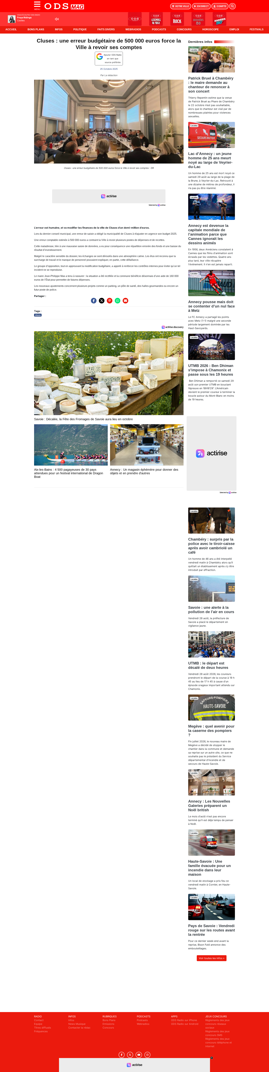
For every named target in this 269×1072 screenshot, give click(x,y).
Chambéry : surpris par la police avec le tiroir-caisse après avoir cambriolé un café (211, 545)
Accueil (11, 29)
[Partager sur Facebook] (93, 302)
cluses (38, 315)
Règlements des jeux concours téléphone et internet (218, 1042)
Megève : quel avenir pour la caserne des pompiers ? (211, 730)
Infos (59, 29)
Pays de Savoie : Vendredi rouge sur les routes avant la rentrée (211, 930)
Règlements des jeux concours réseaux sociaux (217, 1024)
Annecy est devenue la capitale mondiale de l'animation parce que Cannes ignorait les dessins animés (208, 234)
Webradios (133, 29)
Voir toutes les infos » (211, 958)
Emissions (108, 1023)
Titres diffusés (42, 1027)
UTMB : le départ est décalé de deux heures (208, 665)
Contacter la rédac (79, 1027)
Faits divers (106, 29)
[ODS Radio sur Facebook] (122, 1055)
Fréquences (41, 1031)
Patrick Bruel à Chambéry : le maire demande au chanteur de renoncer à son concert (210, 84)
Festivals (257, 29)
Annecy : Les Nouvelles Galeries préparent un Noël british (209, 805)
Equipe (38, 1023)
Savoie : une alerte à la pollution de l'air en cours (211, 609)
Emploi (234, 29)
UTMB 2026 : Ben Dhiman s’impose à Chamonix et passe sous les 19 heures (210, 370)
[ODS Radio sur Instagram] (147, 1055)
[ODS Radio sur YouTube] (139, 1055)
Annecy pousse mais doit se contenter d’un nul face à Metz (211, 306)
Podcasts (159, 29)
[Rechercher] (232, 6)
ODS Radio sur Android (184, 1023)
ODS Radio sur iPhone (184, 1020)
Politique (80, 29)
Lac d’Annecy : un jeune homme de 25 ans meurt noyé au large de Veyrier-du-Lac (210, 160)
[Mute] (56, 19)
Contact (39, 1020)
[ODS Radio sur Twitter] (130, 1055)
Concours (184, 29)
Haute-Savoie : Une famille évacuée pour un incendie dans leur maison (209, 867)
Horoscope (210, 29)
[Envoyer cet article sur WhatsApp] (116, 302)
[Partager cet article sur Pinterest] (108, 302)
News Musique (76, 1023)
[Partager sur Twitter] (100, 302)
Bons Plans (36, 29)
